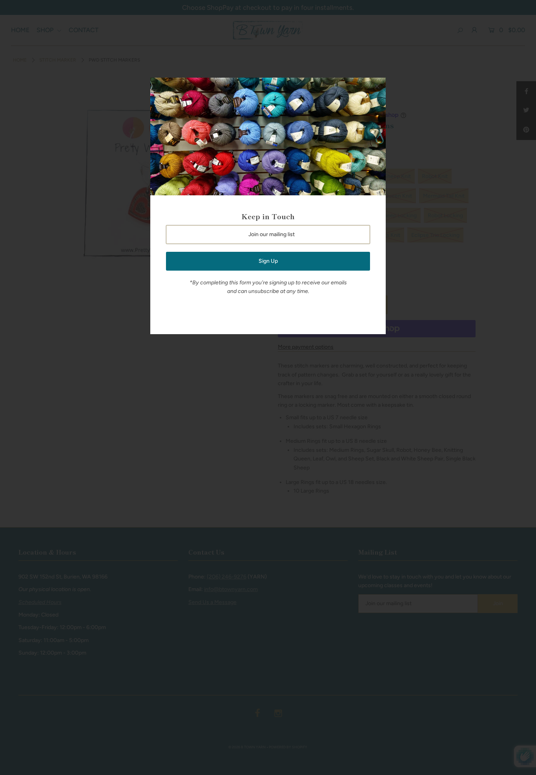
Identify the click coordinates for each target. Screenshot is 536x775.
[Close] (377, 86)
